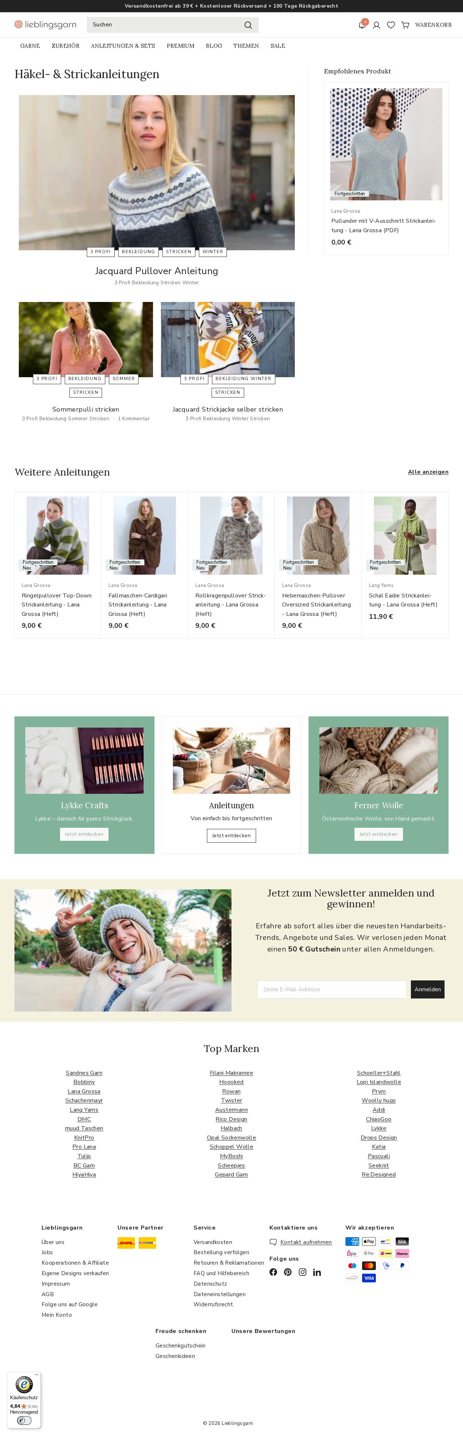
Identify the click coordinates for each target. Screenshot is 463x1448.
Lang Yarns (84, 1110)
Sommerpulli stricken (85, 409)
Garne (30, 45)
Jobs (47, 1252)
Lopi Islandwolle (379, 1082)
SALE (278, 45)
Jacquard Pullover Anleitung (156, 271)
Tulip (84, 1156)
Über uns (53, 1242)
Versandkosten (213, 1242)
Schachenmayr (84, 1100)
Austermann (231, 1110)
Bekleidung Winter (244, 379)
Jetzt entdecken (84, 834)
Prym (379, 1091)
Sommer (123, 379)
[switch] (24, 1420)
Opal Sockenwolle (231, 1138)
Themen (246, 45)
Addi (379, 1110)
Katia (379, 1147)
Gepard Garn (231, 1175)
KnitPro (84, 1138)
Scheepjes (231, 1166)
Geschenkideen (175, 1356)
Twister (231, 1100)
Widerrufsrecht (213, 1304)
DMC (84, 1119)
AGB (48, 1294)
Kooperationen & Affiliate (75, 1262)
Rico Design (231, 1119)
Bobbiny (84, 1082)
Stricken (178, 252)
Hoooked (231, 1082)
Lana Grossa (84, 1091)
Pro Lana (84, 1147)
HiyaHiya (84, 1175)
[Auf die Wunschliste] (98, 512)
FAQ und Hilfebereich (221, 1273)
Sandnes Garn (84, 1073)
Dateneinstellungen (220, 1294)
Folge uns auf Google (70, 1304)
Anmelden (428, 989)
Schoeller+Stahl (379, 1073)
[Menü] (36, 1376)
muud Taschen (84, 1128)
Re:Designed (379, 1175)
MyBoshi (231, 1156)
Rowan (231, 1091)
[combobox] (173, 25)
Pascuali (379, 1156)
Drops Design (379, 1138)
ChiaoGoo (378, 1119)
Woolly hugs (379, 1100)
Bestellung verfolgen (221, 1252)
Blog (214, 45)
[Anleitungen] (231, 761)
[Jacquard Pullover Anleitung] (157, 172)
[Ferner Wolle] (378, 760)
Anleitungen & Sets (123, 45)
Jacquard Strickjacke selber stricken (228, 409)
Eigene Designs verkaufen (75, 1273)
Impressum (56, 1283)
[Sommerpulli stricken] (86, 339)
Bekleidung (138, 252)
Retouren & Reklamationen (229, 1262)
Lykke (379, 1128)
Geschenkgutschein (181, 1345)
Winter (213, 252)
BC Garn (84, 1166)
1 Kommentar (134, 418)
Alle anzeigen (428, 472)
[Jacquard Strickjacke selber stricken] (228, 339)
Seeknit (379, 1166)
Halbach (231, 1128)
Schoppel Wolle (232, 1147)
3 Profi (100, 252)
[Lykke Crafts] (84, 760)
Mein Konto (57, 1315)
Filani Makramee (231, 1073)
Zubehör (66, 45)
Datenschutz (210, 1283)
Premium (180, 45)
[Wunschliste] (391, 25)
